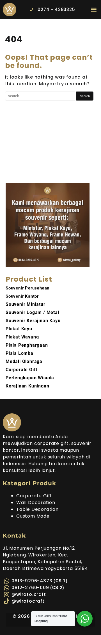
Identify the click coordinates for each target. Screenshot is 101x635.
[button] (93, 9)
